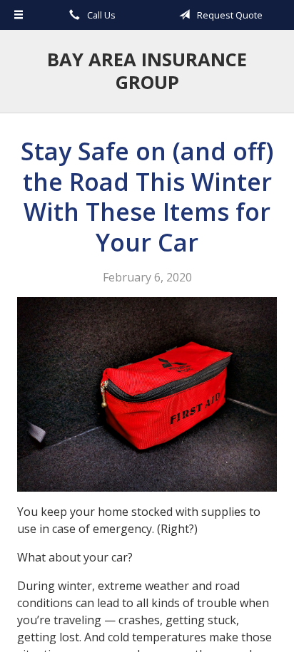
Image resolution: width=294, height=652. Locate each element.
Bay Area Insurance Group (147, 71)
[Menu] (18, 15)
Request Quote (229, 15)
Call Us (100, 15)
